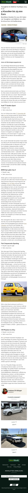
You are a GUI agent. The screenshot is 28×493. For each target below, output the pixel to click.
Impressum (13, 464)
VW (4, 337)
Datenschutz (5, 464)
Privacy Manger (17, 466)
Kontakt (24, 464)
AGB (19, 464)
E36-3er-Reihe (11, 183)
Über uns (9, 466)
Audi (5, 115)
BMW (22, 179)
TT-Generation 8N (20, 113)
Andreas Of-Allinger (15, 390)
